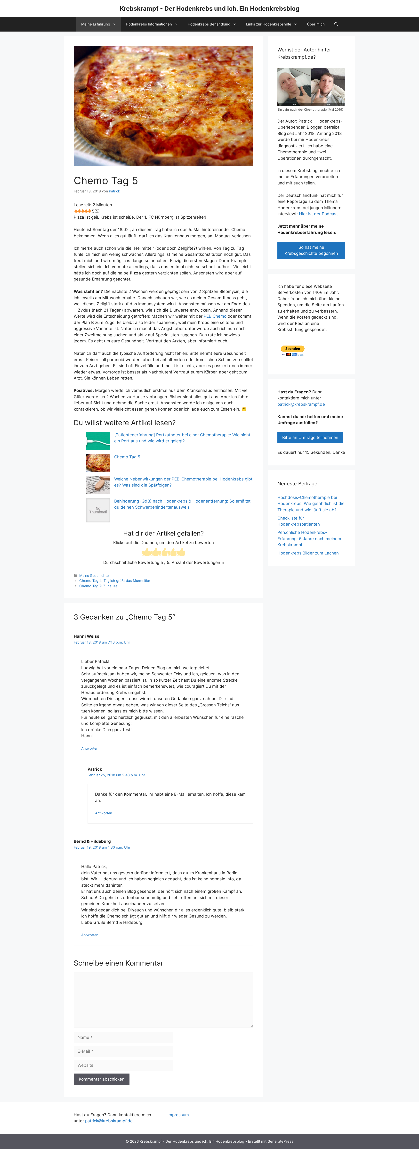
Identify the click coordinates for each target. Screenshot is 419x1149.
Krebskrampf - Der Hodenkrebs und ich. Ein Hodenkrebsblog (209, 8)
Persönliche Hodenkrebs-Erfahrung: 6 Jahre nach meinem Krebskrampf (309, 538)
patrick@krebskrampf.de (301, 404)
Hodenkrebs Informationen (149, 24)
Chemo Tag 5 (127, 457)
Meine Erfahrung (95, 24)
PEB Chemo (215, 316)
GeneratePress (280, 1141)
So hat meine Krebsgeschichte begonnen (311, 250)
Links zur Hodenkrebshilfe (268, 24)
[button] (336, 24)
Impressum (178, 1114)
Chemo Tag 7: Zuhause (98, 586)
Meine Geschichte (94, 575)
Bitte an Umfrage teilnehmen (310, 437)
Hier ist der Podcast (318, 213)
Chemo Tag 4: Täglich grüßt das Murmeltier (114, 581)
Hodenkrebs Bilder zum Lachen (308, 553)
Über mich (316, 24)
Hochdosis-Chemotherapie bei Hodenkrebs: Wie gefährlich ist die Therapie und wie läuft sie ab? (311, 503)
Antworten (89, 748)
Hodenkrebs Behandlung (209, 24)
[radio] (146, 552)
